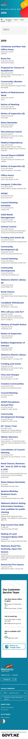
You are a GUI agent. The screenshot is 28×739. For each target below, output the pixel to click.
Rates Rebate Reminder (13, 482)
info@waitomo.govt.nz (13, 623)
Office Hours (7, 175)
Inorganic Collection (11, 184)
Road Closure (7, 292)
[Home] (4, 5)
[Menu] (25, 4)
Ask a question (5, 717)
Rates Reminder (9, 122)
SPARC (4, 193)
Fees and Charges (10, 375)
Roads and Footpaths (7, 707)
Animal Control (8, 226)
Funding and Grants (11, 364)
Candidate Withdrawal (12, 303)
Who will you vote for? (12, 312)
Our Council (4, 709)
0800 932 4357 (13, 638)
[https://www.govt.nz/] (10, 736)
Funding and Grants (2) (12, 237)
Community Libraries (11, 81)
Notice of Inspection (11, 333)
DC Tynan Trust (9, 426)
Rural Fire (6, 58)
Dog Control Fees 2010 (12, 525)
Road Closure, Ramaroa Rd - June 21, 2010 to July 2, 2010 (13, 466)
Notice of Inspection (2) (13, 166)
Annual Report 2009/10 (12, 155)
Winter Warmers (9, 437)
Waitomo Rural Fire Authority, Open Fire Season (11, 549)
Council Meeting (9, 258)
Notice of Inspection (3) (13, 113)
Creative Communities (12, 384)
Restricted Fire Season (12, 564)
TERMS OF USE (5, 675)
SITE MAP (15, 675)
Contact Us (6, 679)
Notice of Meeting (10, 104)
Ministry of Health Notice (13, 324)
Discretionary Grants (11, 132)
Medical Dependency (12, 142)
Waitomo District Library (13, 355)
